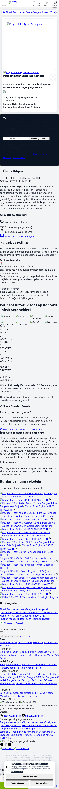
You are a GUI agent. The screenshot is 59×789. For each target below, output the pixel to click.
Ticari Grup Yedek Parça (19, 12)
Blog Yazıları (6, 651)
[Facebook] (6, 745)
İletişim (17, 642)
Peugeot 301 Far (17, 677)
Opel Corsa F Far (22, 683)
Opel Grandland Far (41, 683)
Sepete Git (25, 636)
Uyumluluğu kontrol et (39, 138)
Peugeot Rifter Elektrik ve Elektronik (25, 612)
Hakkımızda (6, 642)
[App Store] (7, 748)
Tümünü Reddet (17, 783)
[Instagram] (2, 745)
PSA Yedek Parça (32, 667)
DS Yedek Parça (14, 667)
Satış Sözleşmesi (9, 692)
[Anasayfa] (4, 12)
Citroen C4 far (37, 731)
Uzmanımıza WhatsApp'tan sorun (25, 156)
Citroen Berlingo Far (24, 680)
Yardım (24, 642)
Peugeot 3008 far (18, 728)
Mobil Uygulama (42, 642)
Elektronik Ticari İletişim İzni (21, 696)
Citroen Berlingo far (19, 731)
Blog (30, 642)
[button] (4, 3)
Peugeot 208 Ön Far (28, 674)
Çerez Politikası (17, 771)
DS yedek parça (14, 725)
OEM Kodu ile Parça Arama (27, 651)
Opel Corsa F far (19, 734)
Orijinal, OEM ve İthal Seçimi (32, 655)
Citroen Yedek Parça (34, 664)
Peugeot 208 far (31, 725)
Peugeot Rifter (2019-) (44, 12)
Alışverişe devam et (9, 636)
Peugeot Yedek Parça (11, 664)
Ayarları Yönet (42, 783)
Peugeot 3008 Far (35, 677)
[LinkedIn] (9, 745)
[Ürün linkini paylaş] (53, 77)
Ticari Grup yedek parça (13, 609)
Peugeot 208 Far (9, 674)
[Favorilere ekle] (3, 778)
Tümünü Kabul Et (29, 777)
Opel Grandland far (38, 734)
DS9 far (7, 738)
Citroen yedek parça (34, 722)
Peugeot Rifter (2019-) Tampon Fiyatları (29, 618)
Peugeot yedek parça (11, 722)
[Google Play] (21, 748)
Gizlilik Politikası (26, 692)
